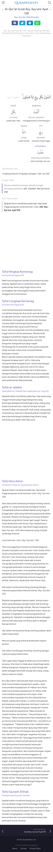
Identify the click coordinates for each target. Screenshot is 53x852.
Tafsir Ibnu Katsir (20, 482)
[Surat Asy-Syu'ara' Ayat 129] (50, 9)
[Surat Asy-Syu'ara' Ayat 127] (2, 9)
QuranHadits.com (29, 840)
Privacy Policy (35, 848)
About (14, 848)
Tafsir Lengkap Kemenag (18, 302)
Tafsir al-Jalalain (25, 389)
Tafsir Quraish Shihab (16, 793)
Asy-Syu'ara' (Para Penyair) (26, 17)
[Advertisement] (26, 65)
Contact (23, 848)
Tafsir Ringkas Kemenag (17, 273)
